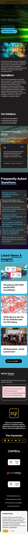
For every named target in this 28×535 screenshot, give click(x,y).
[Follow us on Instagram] (19, 450)
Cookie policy (13, 527)
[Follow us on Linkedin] (5, 450)
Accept (5, 531)
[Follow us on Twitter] (12, 450)
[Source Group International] (14, 423)
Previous (21, 147)
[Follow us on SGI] (23, 450)
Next (23, 147)
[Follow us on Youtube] (16, 450)
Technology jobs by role (13, 505)
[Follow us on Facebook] (8, 450)
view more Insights (12, 371)
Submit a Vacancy (8, 31)
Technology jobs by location (13, 509)
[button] (14, 14)
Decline (13, 531)
